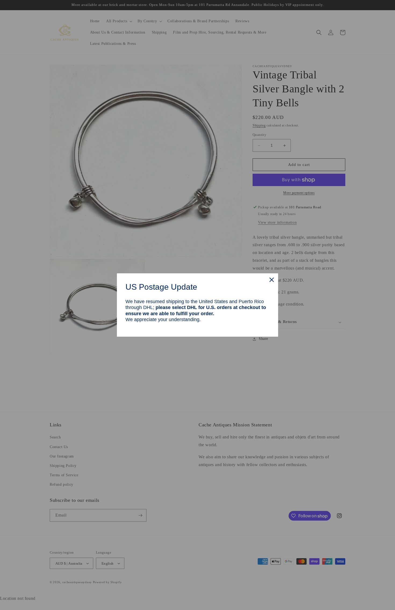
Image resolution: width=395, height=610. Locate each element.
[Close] (271, 279)
